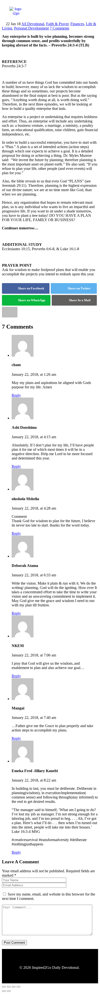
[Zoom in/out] (4, 986)
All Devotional (32, 24)
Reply (16, 395)
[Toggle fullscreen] (9, 986)
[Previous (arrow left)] (4, 991)
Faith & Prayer (57, 24)
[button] (71, 14)
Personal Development (31, 28)
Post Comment (14, 942)
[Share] (14, 986)
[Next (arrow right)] (9, 991)
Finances (77, 24)
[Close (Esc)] (18, 986)
